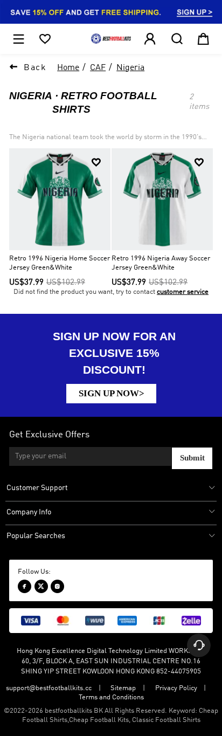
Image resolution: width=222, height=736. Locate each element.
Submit (192, 457)
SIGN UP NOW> (111, 393)
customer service (183, 291)
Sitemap (123, 688)
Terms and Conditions (111, 697)
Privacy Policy (176, 688)
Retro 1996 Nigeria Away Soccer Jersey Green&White (161, 263)
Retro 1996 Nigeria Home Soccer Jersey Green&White (59, 263)
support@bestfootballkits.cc (49, 688)
